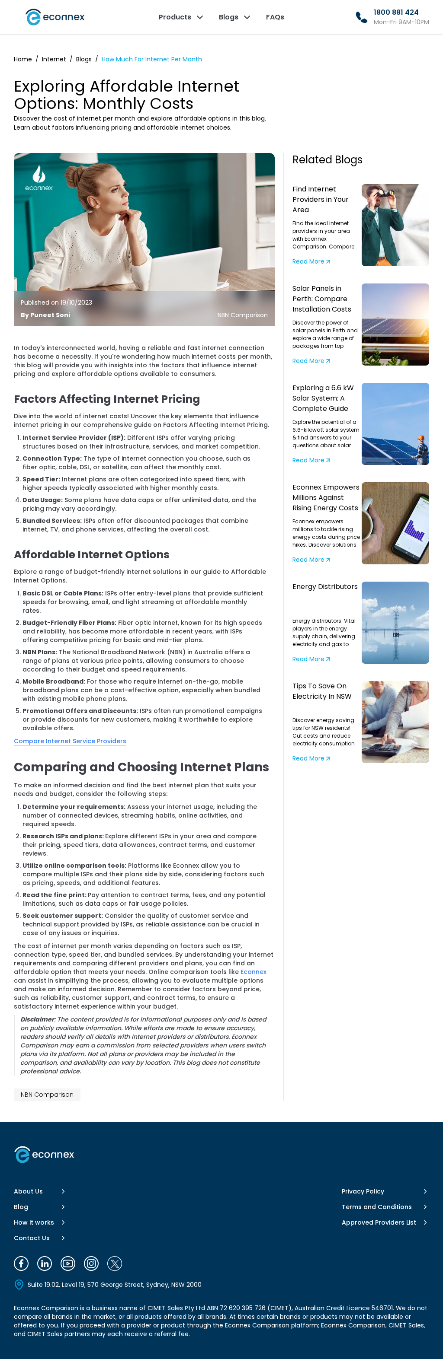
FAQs (275, 17)
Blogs (84, 59)
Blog (21, 1207)
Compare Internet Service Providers (70, 741)
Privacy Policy (363, 1191)
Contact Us (32, 1238)
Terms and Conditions (377, 1207)
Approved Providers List (379, 1222)
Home (23, 59)
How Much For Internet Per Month (152, 59)
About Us (28, 1191)
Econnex (253, 972)
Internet (54, 59)
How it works (34, 1222)
